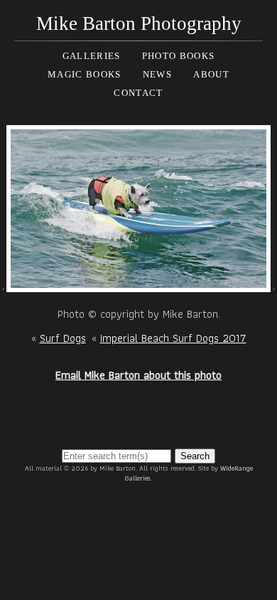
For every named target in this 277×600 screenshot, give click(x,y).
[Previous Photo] (3, 283)
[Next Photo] (138, 283)
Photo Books (178, 55)
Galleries (92, 55)
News (157, 74)
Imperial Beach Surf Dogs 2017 (173, 338)
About (211, 74)
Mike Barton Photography (138, 23)
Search (195, 456)
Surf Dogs (63, 338)
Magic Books (84, 74)
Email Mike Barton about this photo (138, 375)
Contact (138, 92)
